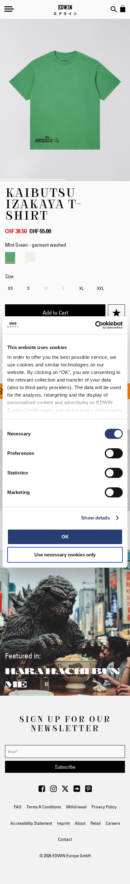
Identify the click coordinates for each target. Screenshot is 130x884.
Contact (65, 839)
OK (65, 536)
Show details (95, 517)
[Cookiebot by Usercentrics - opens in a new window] (95, 325)
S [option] (28, 288)
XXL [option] (100, 288)
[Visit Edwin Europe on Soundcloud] (77, 790)
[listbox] (65, 289)
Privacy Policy (104, 807)
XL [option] (81, 288)
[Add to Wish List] (116, 312)
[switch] (114, 454)
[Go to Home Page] (65, 10)
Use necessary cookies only (65, 554)
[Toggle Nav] (9, 9)
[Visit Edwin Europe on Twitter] (65, 790)
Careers (113, 823)
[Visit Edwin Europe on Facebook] (41, 790)
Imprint (63, 823)
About (80, 823)
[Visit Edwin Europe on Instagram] (53, 790)
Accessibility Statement (31, 823)
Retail (96, 823)
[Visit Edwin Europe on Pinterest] (88, 790)
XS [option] (10, 288)
